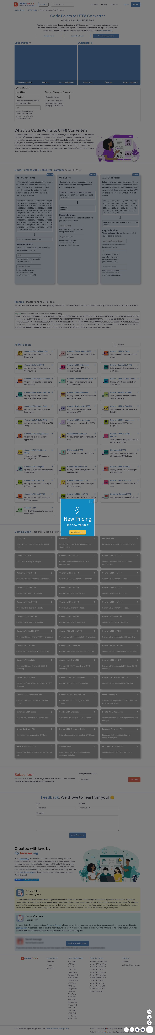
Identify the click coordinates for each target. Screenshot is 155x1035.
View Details (76, 532)
